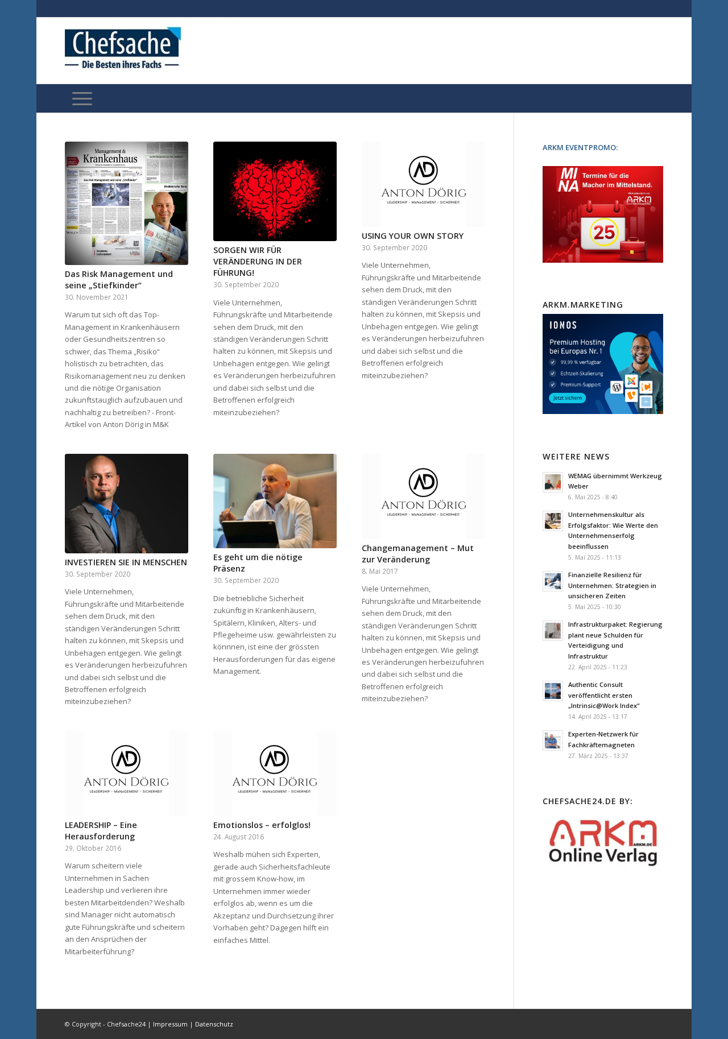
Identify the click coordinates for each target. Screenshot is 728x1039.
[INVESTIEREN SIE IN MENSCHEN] (126, 503)
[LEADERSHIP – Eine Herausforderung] (126, 773)
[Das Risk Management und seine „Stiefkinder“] (126, 203)
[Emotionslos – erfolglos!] (275, 773)
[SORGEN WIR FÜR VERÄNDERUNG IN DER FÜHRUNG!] (275, 191)
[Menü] (82, 98)
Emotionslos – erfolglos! (262, 824)
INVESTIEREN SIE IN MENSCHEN (126, 562)
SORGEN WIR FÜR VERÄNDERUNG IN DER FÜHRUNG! (257, 261)
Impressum (170, 1024)
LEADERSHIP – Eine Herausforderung (101, 830)
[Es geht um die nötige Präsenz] (275, 501)
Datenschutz (214, 1024)
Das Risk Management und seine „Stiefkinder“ (119, 279)
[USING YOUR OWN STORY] (423, 184)
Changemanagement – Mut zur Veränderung (418, 554)
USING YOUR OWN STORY (413, 235)
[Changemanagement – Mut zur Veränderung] (423, 496)
